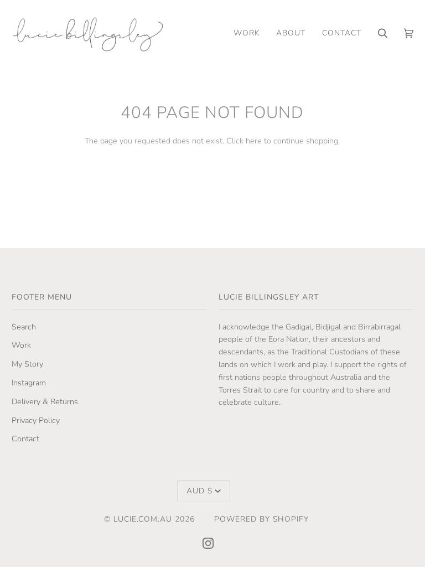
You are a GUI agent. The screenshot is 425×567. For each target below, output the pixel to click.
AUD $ (199, 491)
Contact (25, 439)
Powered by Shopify (261, 519)
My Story (27, 364)
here (254, 141)
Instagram (29, 383)
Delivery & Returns (45, 401)
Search (24, 327)
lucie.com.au (142, 519)
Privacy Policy (36, 420)
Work (21, 345)
